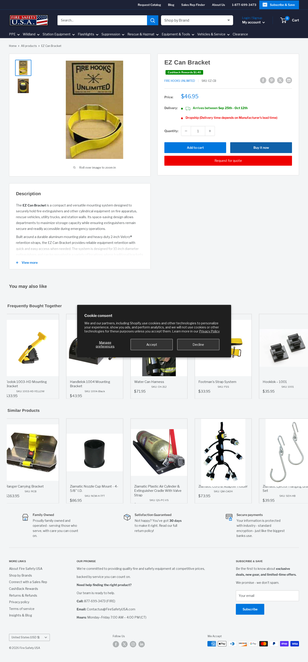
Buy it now (261, 147)
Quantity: (171, 131)
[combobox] (102, 20)
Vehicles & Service (211, 34)
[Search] (152, 20)
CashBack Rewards (23, 589)
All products (29, 46)
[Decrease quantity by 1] (186, 131)
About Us (218, 5)
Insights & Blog (20, 615)
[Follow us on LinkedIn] (141, 644)
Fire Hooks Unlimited (179, 80)
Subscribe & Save (282, 5)
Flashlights (86, 34)
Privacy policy (19, 602)
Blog (171, 5)
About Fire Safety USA (25, 568)
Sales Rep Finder (193, 5)
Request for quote (228, 161)
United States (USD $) (25, 637)
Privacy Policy (209, 331)
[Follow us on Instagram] (133, 644)
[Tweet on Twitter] (280, 80)
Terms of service (21, 609)
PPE (12, 34)
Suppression (110, 34)
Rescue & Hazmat (140, 34)
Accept (151, 344)
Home (12, 46)
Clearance (240, 34)
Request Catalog (149, 5)
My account (251, 22)
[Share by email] (289, 80)
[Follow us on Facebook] (116, 644)
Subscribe (250, 609)
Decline (198, 344)
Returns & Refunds (23, 595)
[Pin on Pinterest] (272, 80)
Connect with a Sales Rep (28, 582)
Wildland (29, 34)
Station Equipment (57, 34)
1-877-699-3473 (244, 5)
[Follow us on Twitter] (124, 644)
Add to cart (195, 147)
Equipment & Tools (176, 34)
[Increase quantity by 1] (210, 131)
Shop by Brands (20, 575)
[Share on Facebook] (263, 80)
